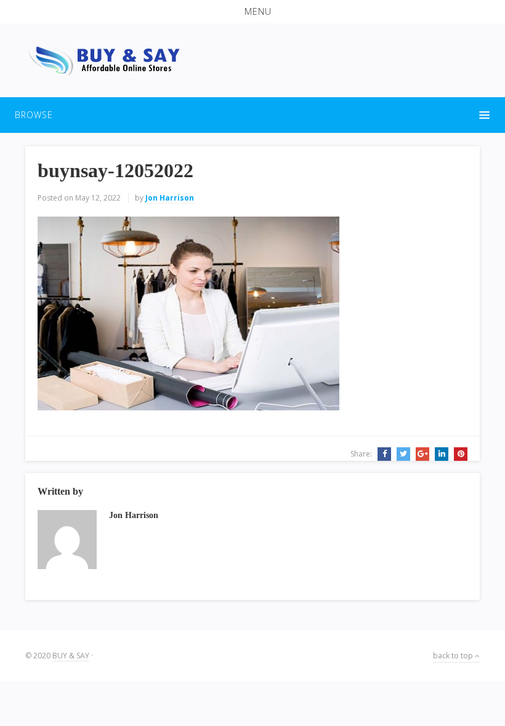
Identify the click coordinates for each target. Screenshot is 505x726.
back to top (454, 655)
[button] (252, 11)
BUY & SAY (70, 655)
